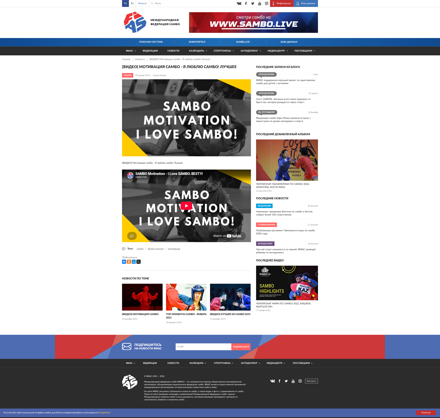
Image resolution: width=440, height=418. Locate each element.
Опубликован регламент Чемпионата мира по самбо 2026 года (285, 232)
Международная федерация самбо (165, 22)
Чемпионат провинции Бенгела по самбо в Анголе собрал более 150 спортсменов (284, 213)
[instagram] (266, 3)
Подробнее (104, 413)
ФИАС (129, 51)
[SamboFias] (130, 382)
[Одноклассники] (129, 262)
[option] (142, 302)
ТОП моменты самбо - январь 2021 (186, 316)
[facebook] (246, 3)
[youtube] (259, 3)
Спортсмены (222, 51)
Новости (173, 51)
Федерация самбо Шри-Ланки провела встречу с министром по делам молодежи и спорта (283, 119)
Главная (126, 59)
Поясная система (151, 42)
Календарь (196, 51)
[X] (138, 262)
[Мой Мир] (134, 262)
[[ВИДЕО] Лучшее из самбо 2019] (230, 297)
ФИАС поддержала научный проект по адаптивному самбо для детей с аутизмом (285, 82)
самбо (140, 249)
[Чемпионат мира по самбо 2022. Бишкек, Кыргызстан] (287, 283)
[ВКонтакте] (124, 262)
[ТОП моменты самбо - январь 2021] (186, 297)
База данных (289, 42)
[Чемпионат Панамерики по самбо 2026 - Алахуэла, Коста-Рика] (287, 160)
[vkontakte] (239, 3)
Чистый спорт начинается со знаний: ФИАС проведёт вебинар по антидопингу (286, 251)
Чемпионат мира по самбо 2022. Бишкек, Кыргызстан (283, 305)
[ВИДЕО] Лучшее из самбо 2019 (230, 314)
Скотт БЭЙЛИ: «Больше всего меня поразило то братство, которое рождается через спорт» (283, 101)
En (132, 3)
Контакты (311, 381)
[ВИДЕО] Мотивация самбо (140, 314)
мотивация (174, 249)
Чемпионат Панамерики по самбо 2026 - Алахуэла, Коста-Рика (283, 185)
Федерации (150, 51)
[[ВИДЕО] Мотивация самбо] (142, 297)
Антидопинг (249, 51)
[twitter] (252, 3)
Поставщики (303, 51)
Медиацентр (276, 51)
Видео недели (156, 249)
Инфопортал (197, 42)
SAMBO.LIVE (243, 42)
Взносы (142, 3)
